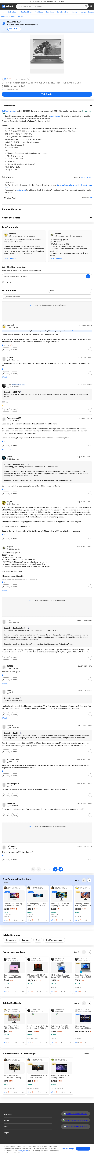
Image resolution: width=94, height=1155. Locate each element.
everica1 (12, 234)
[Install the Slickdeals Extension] (75, 1113)
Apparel (74, 12)
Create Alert (15, 29)
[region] (47, 1149)
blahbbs (10, 620)
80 (7, 920)
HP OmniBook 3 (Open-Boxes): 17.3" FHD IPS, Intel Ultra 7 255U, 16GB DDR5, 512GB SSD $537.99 (61, 976)
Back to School (13, 12)
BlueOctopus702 (14, 784)
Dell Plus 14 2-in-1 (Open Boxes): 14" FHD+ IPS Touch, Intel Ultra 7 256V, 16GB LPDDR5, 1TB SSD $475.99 (61, 1027)
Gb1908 (10, 666)
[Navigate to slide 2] (48, 71)
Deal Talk (20, 17)
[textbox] (44, 276)
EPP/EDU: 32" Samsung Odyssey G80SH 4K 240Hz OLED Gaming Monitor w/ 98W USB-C (13, 905)
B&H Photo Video (33, 1038)
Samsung (7, 916)
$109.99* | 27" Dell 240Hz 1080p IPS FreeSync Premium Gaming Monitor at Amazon (11, 1027)
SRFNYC (10, 358)
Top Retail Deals (26, 12)
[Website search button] (86, 6)
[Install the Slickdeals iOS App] (75, 1126)
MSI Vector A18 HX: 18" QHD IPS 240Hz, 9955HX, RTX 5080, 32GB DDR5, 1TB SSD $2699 (37, 976)
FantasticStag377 (14, 418)
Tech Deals (50, 12)
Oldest (52, 291)
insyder (58, 234)
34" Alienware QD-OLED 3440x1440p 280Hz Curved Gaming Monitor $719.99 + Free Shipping (37, 1077)
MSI (28, 987)
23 (54, 1092)
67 (54, 920)
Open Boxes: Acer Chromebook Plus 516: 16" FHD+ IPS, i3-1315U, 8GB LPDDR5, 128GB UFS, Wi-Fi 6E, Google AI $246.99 (14, 976)
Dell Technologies (9, 111)
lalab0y (10, 691)
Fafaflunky (11, 846)
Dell (38, 940)
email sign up (55, 116)
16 (7, 79)
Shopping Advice (63, 12)
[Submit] (5, 297)
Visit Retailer (47, 94)
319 (78, 1043)
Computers (11, 940)
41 (30, 920)
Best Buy (6, 987)
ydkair (9, 457)
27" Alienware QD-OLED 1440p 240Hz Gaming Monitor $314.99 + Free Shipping (13, 1077)
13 (78, 920)
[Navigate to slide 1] (46, 71)
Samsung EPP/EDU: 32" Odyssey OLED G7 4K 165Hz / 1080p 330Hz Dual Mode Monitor (61, 905)
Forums (12, 17)
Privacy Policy (23, 1151)
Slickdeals (4, 17)
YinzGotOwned (13, 760)
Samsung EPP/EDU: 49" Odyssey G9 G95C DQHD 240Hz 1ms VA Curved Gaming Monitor (37, 905)
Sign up (32, 305)
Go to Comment (10, 259)
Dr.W (90, 198)
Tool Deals (39, 12)
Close (83, 1148)
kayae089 (11, 803)
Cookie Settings (68, 1148)
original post (21, 190)
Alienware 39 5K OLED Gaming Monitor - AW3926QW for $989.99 (60, 1077)
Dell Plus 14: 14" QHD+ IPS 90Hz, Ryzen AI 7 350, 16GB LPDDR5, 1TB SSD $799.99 (37, 1027)
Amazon (6, 1038)
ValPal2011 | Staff (86, 177)
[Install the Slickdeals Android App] (75, 1120)
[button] (9, 78)
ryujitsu (10, 502)
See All (77, 880)
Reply (15, 349)
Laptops (25, 940)
